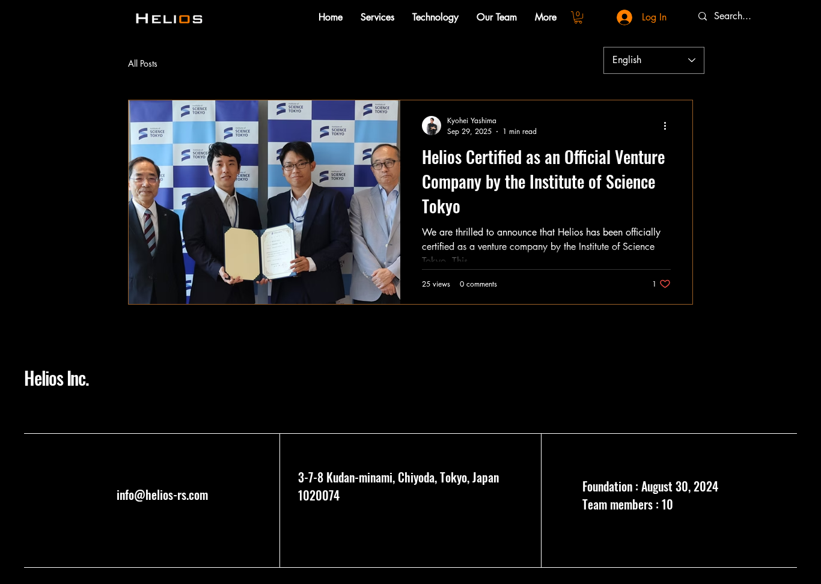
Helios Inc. (56, 377)
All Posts (142, 63)
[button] (578, 17)
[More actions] (669, 125)
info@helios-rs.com (162, 494)
